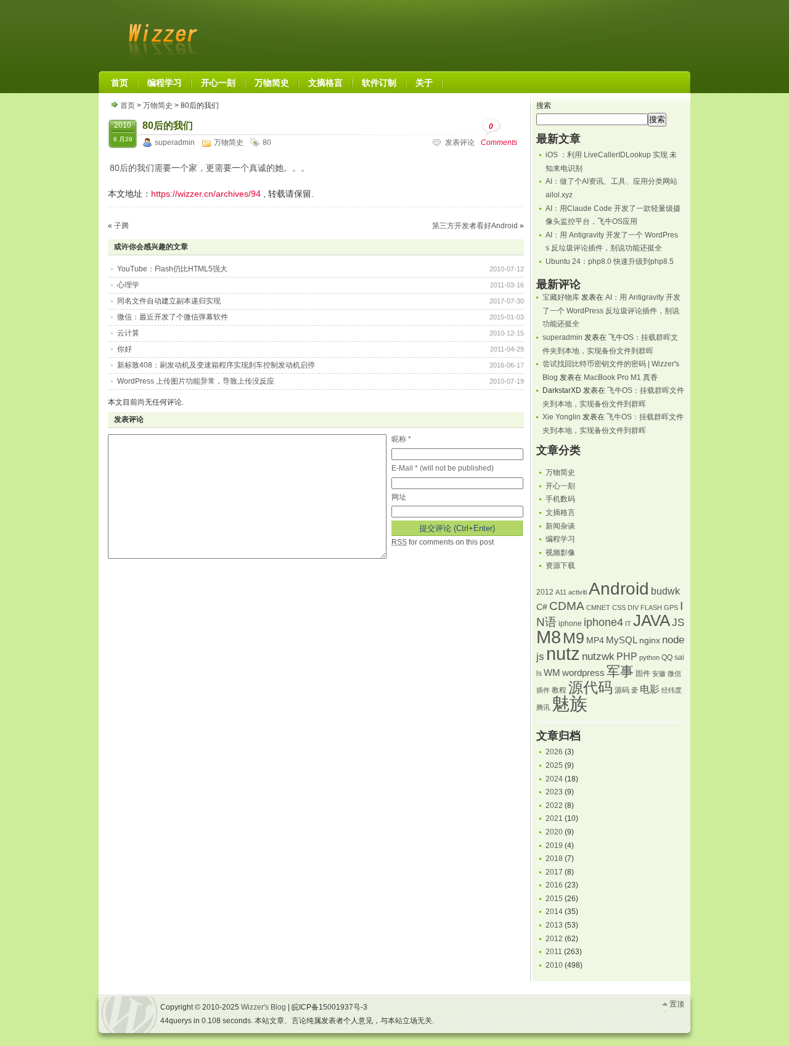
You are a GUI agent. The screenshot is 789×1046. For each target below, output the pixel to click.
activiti (577, 592)
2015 (554, 898)
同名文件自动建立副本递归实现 (169, 301)
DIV (633, 607)
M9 (573, 638)
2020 (554, 832)
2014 (554, 911)
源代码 (590, 687)
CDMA (566, 605)
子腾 (121, 225)
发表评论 (460, 142)
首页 (127, 105)
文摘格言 (560, 512)
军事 (620, 671)
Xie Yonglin (561, 417)
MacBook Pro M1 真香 (621, 377)
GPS (671, 607)
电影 (650, 689)
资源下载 (560, 565)
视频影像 (560, 552)
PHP (626, 656)
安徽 (659, 673)
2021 (554, 818)
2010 (554, 965)
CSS (619, 607)
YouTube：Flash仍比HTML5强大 (172, 269)
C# (541, 607)
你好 (124, 349)
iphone (570, 623)
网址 (398, 497)
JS (678, 622)
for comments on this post (442, 542)
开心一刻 (560, 486)
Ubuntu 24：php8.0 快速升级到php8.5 (610, 261)
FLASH (651, 607)
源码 (622, 690)
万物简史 (158, 105)
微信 (674, 673)
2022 (554, 805)
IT (628, 623)
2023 (554, 792)
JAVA (651, 620)
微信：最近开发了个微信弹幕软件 (172, 317)
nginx (649, 640)
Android (619, 588)
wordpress (583, 673)
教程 (559, 690)
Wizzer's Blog (160, 33)
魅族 (569, 703)
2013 (554, 925)
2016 (554, 885)
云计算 (128, 333)
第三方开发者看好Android (475, 225)
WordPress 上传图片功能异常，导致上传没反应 (195, 381)
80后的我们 (167, 125)
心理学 (128, 285)
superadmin (175, 142)
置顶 (676, 1004)
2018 (554, 858)
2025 (554, 765)
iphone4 (603, 622)
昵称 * (401, 439)
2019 (554, 845)
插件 (543, 690)
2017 (554, 872)
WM (552, 673)
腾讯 (543, 707)
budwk (665, 591)
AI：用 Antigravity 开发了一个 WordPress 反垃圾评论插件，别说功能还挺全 (611, 310)
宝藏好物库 (560, 297)
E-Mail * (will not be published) (442, 468)
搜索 (543, 105)
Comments (499, 134)
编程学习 (560, 539)
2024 (554, 779)
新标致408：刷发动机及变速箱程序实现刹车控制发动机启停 (216, 365)
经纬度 (671, 690)
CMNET (598, 607)
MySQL (621, 640)
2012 (545, 592)
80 (267, 142)
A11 (560, 592)
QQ (666, 657)
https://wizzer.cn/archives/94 (206, 194)
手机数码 (560, 499)
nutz (563, 654)
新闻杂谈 (560, 526)
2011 (554, 951)
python (649, 657)
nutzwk (598, 656)
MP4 (595, 640)
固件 (643, 673)
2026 (554, 751)
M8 (548, 637)
